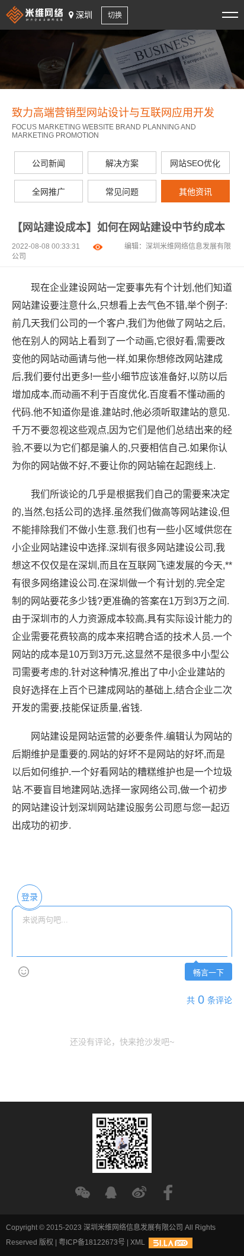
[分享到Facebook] (168, 1192)
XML (137, 1242)
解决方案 (122, 163)
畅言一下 (208, 972)
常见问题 (122, 191)
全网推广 (48, 191)
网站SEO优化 (195, 163)
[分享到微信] (82, 1192)
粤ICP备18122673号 (92, 1242)
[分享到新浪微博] (139, 1192)
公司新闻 (48, 163)
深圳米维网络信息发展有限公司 (133, 1227)
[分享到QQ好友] (111, 1192)
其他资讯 (195, 191)
